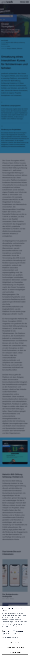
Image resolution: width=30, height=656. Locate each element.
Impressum (23, 621)
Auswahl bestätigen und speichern (15, 647)
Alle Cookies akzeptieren (15, 642)
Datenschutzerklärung (8, 621)
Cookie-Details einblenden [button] (9, 637)
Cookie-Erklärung (7, 626)
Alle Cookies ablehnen (15, 652)
